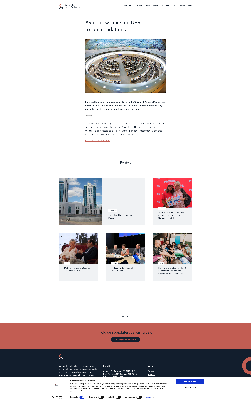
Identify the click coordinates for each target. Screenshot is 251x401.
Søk (174, 6)
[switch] (101, 397)
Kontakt (165, 6)
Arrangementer (152, 6)
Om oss (139, 6)
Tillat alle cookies (190, 381)
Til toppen (125, 317)
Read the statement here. (97, 140)
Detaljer (148, 397)
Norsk (189, 6)
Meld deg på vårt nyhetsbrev (125, 340)
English (182, 6)
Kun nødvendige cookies (189, 387)
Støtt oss (128, 6)
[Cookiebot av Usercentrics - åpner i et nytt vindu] (57, 397)
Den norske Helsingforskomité (72, 6)
